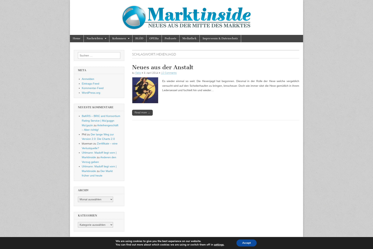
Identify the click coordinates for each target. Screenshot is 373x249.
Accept (246, 243)
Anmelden (88, 78)
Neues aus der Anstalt (162, 67)
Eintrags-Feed (90, 83)
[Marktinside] (186, 17)
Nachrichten (95, 38)
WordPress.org (91, 92)
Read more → (142, 112)
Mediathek (189, 38)
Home (77, 38)
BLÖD (139, 38)
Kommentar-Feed (93, 88)
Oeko (138, 72)
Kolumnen (119, 38)
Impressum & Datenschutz (220, 38)
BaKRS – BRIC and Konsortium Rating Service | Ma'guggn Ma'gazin (101, 120)
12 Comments (169, 72)
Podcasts (170, 38)
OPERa (154, 38)
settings (219, 244)
